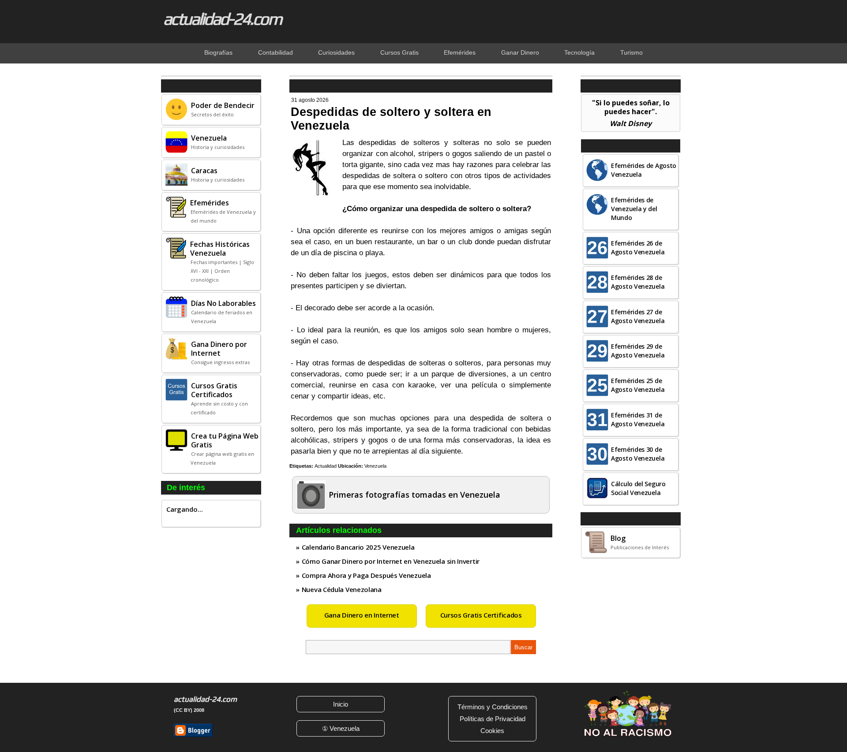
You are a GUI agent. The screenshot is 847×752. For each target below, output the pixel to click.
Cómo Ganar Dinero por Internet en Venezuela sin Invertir (391, 561)
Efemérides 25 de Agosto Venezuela (637, 385)
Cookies (492, 730)
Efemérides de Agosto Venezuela (643, 170)
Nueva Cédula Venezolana (342, 589)
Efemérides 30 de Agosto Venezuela (637, 453)
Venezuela (375, 466)
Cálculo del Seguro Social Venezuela (638, 488)
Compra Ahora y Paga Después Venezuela (366, 575)
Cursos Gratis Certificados (481, 615)
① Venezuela (341, 728)
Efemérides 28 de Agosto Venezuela (637, 281)
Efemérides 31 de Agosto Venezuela (637, 419)
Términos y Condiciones (492, 707)
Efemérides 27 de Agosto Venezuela (637, 316)
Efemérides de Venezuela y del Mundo (634, 209)
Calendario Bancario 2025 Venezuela (358, 547)
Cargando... (184, 509)
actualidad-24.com (222, 18)
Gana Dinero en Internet (361, 615)
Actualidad (326, 466)
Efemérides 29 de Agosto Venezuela (637, 350)
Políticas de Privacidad (492, 718)
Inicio (340, 704)
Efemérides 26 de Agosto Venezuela (637, 247)
